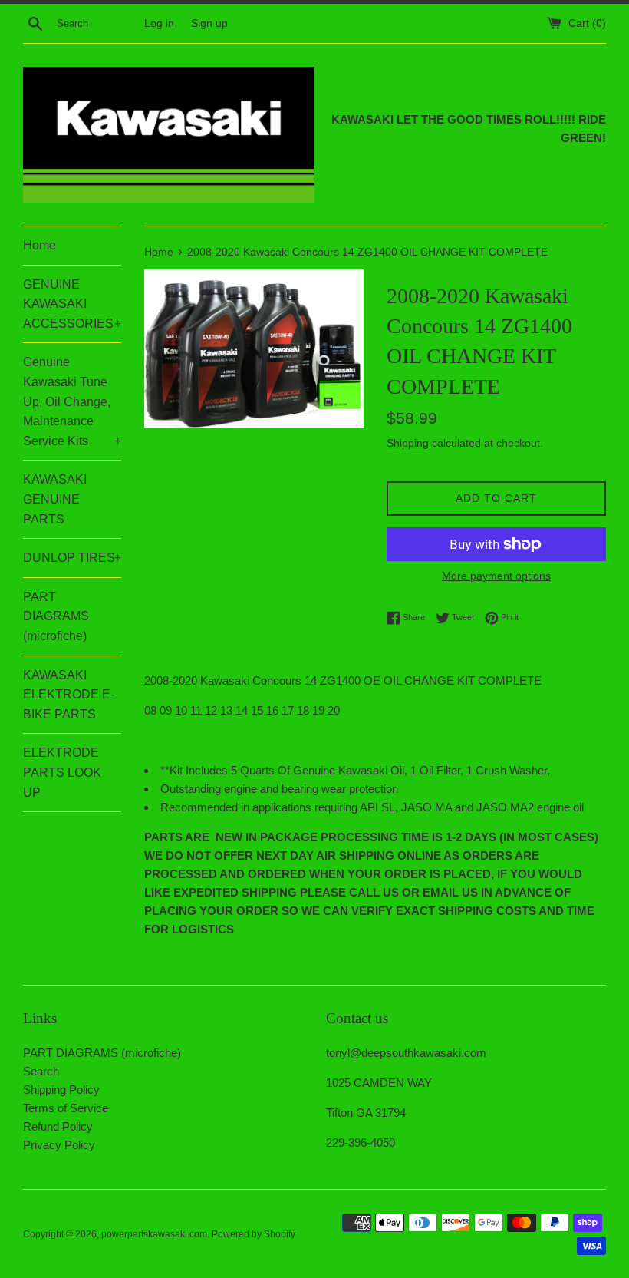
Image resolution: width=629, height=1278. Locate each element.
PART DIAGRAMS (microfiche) (56, 616)
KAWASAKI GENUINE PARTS (55, 499)
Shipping (408, 443)
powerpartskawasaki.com (154, 1234)
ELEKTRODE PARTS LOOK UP (62, 772)
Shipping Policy (61, 1089)
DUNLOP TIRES (72, 557)
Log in (159, 23)
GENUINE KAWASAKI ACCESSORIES (72, 304)
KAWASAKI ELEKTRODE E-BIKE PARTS (68, 695)
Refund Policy (58, 1126)
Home (39, 245)
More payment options (496, 576)
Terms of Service (65, 1108)
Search (41, 1071)
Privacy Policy (59, 1144)
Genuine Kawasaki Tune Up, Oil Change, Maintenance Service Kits (72, 401)
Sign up (209, 23)
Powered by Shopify (253, 1234)
